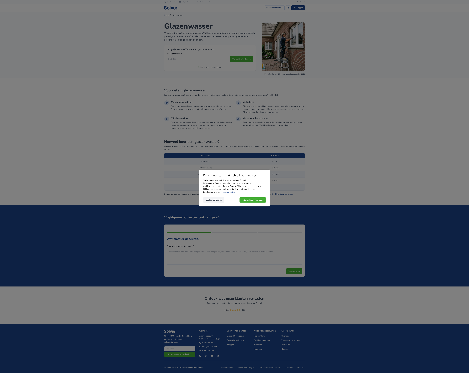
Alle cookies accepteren (252, 200)
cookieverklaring (228, 192)
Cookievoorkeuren (214, 200)
